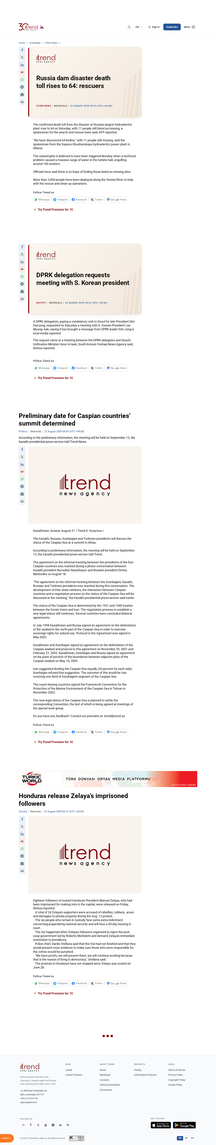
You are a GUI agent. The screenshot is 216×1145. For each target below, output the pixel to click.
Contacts (104, 1080)
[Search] (129, 27)
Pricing (137, 1070)
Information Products (145, 1075)
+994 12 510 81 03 (29, 1098)
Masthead (105, 1075)
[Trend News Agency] (29, 1067)
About (103, 1070)
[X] (38, 1125)
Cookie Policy (175, 1084)
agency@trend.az (28, 1102)
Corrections (106, 1090)
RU (192, 1138)
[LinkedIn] (60, 1125)
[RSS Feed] (68, 1125)
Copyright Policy (176, 1080)
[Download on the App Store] (161, 1125)
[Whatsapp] (23, 1125)
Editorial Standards (110, 1084)
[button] (22, 50)
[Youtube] (46, 1125)
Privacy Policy (175, 1075)
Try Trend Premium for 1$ (55, 209)
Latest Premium (73, 1075)
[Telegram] (53, 1125)
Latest (68, 1070)
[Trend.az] (31, 27)
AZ (186, 1138)
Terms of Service (176, 1070)
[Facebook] (31, 1125)
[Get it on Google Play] (184, 1125)
